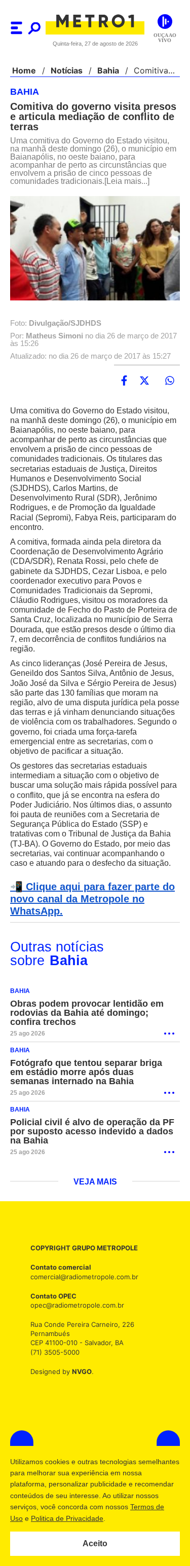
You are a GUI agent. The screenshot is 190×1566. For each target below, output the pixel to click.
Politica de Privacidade (127, 1518)
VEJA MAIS (95, 1192)
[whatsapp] (170, 381)
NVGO (79, 1381)
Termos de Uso (59, 1518)
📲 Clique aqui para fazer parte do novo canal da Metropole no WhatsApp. (89, 909)
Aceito (95, 1544)
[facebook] (124, 381)
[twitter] (144, 381)
